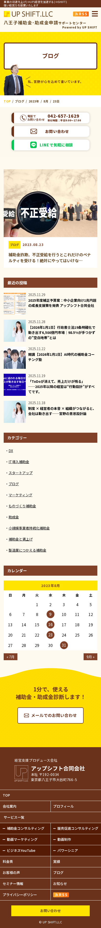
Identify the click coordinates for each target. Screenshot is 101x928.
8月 (45, 101)
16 (50, 624)
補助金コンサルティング (25, 828)
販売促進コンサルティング (77, 828)
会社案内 (9, 806)
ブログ (14, 245)
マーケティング (20, 494)
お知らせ (60, 883)
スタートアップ (21, 472)
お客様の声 (11, 872)
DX (11, 450)
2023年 (34, 101)
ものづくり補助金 (22, 505)
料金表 (8, 861)
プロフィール (63, 806)
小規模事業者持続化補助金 (29, 528)
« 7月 (10, 656)
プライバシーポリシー (20, 894)
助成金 (14, 516)
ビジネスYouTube (21, 850)
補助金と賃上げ (21, 539)
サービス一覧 (14, 817)
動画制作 (64, 839)
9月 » (90, 656)
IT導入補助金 (19, 461)
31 (64, 645)
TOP (6, 795)
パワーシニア (67, 850)
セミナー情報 (13, 883)
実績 (56, 861)
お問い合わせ (57, 131)
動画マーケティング (22, 839)
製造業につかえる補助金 (27, 550)
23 (50, 635)
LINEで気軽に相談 (56, 144)
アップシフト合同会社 (28, 14)
